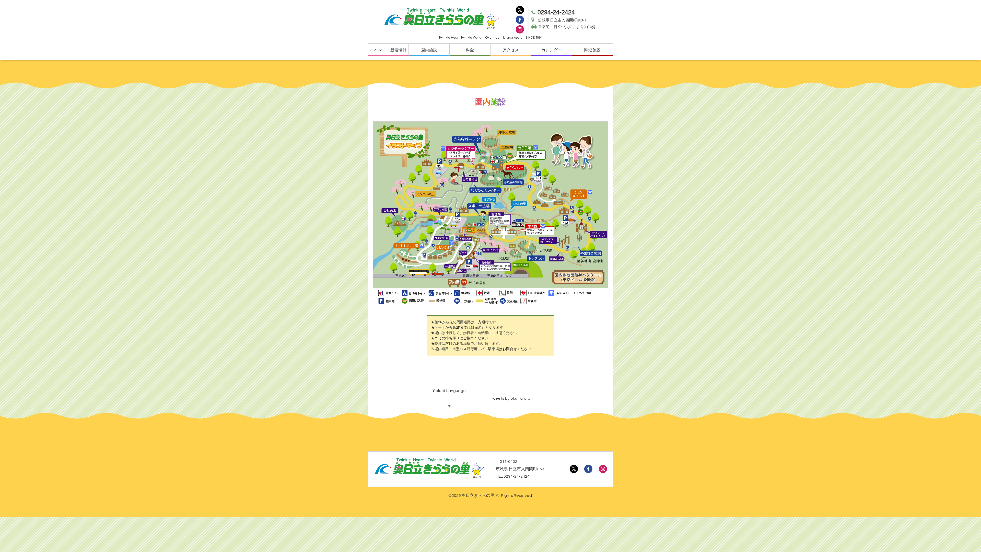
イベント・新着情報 (388, 50)
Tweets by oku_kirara (510, 398)
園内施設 (429, 50)
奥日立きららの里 (478, 495)
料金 (470, 50)
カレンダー (551, 50)
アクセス (511, 50)
